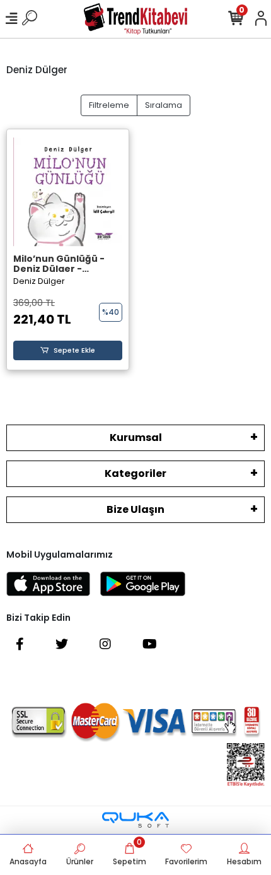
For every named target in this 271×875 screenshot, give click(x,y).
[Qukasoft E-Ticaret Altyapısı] (135, 820)
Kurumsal (136, 437)
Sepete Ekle (74, 350)
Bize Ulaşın (135, 509)
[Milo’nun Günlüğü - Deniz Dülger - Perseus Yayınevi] (67, 192)
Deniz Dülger (39, 281)
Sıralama (163, 105)
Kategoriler (135, 473)
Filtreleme (109, 105)
